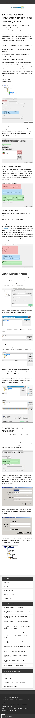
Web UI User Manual (9, 679)
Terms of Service (24, 708)
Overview (6, 582)
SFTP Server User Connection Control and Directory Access (17, 612)
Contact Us (9, 708)
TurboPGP (26, 699)
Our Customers (12, 710)
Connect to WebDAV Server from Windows (14, 651)
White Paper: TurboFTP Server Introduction (14, 682)
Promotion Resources (7, 706)
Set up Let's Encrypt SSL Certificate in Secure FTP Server (16, 661)
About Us (4, 708)
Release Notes (7, 598)
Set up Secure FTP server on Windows (13, 607)
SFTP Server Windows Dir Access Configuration (16, 632)
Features (6, 586)
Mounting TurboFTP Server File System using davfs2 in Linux (17, 646)
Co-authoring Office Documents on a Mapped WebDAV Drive (15, 655)
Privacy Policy (16, 708)
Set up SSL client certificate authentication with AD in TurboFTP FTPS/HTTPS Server (17, 627)
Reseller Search (5, 704)
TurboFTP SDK (19, 699)
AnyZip (3, 702)
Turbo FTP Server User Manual (11, 675)
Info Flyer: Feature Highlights (11, 686)
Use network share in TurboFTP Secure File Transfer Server (17, 636)
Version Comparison (9, 590)
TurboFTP (4, 699)
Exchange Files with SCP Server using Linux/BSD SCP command (17, 641)
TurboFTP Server (11, 699)
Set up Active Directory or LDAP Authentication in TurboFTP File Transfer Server (16, 617)
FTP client (5, 228)
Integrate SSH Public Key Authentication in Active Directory (16, 622)
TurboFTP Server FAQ (9, 594)
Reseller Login (23, 704)
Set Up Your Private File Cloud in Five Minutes (15, 665)
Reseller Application (14, 704)
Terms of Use (5, 710)
